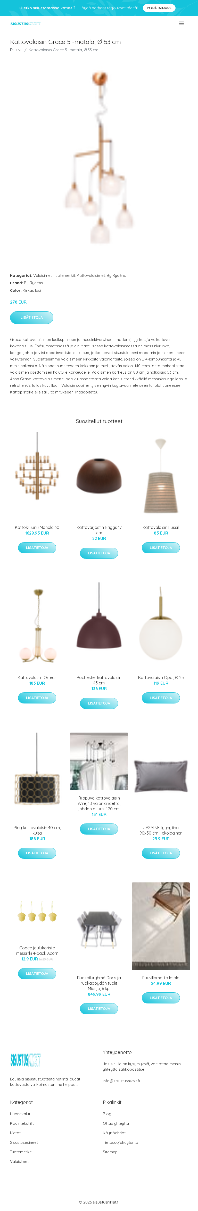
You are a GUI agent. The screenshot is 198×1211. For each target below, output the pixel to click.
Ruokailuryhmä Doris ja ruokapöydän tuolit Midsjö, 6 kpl (99, 983)
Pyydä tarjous (159, 8)
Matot (15, 1132)
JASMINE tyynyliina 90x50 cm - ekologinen (161, 830)
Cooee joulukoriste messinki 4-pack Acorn (37, 950)
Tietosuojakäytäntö (120, 1142)
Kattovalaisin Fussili (161, 527)
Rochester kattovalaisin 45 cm (99, 680)
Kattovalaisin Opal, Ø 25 (161, 677)
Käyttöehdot (114, 1132)
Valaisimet (42, 275)
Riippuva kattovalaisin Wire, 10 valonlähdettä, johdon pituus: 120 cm (99, 803)
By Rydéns (116, 275)
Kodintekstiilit (22, 1123)
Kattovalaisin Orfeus (37, 677)
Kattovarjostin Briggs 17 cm (99, 530)
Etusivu (16, 49)
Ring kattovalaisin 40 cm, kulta (37, 830)
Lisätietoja (32, 317)
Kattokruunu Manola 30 (37, 527)
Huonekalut (20, 1113)
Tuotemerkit (64, 275)
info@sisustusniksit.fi (121, 1080)
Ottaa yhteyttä (116, 1123)
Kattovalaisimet (91, 275)
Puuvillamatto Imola (160, 977)
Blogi (107, 1113)
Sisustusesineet (24, 1142)
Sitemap (110, 1151)
